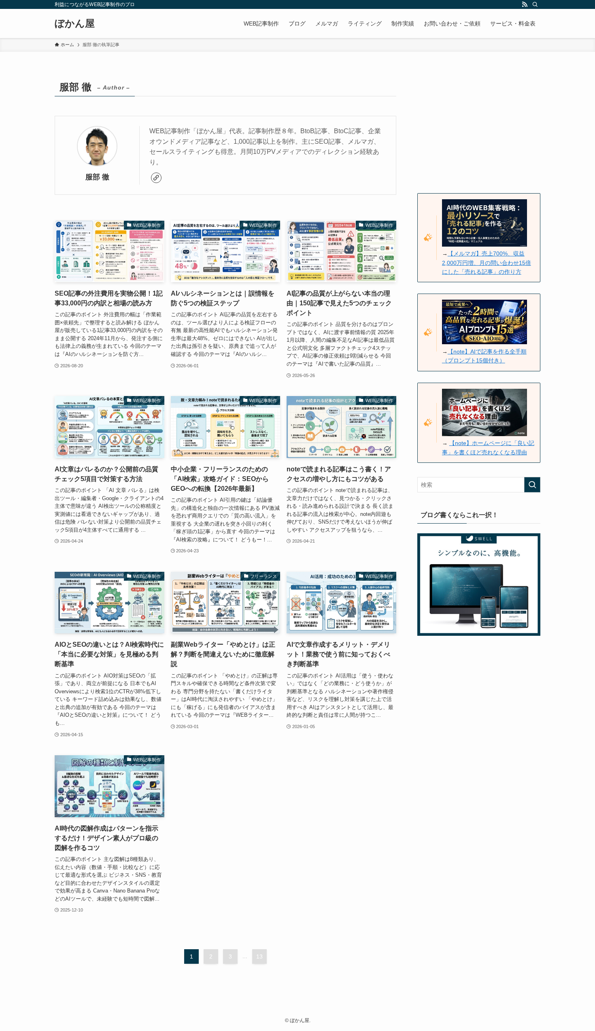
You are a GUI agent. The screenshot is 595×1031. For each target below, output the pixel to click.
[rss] (524, 4)
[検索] (535, 4)
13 (259, 956)
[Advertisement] (478, 128)
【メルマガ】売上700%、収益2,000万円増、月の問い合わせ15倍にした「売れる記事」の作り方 (486, 262)
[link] (156, 178)
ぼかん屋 (75, 23)
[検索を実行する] (532, 484)
